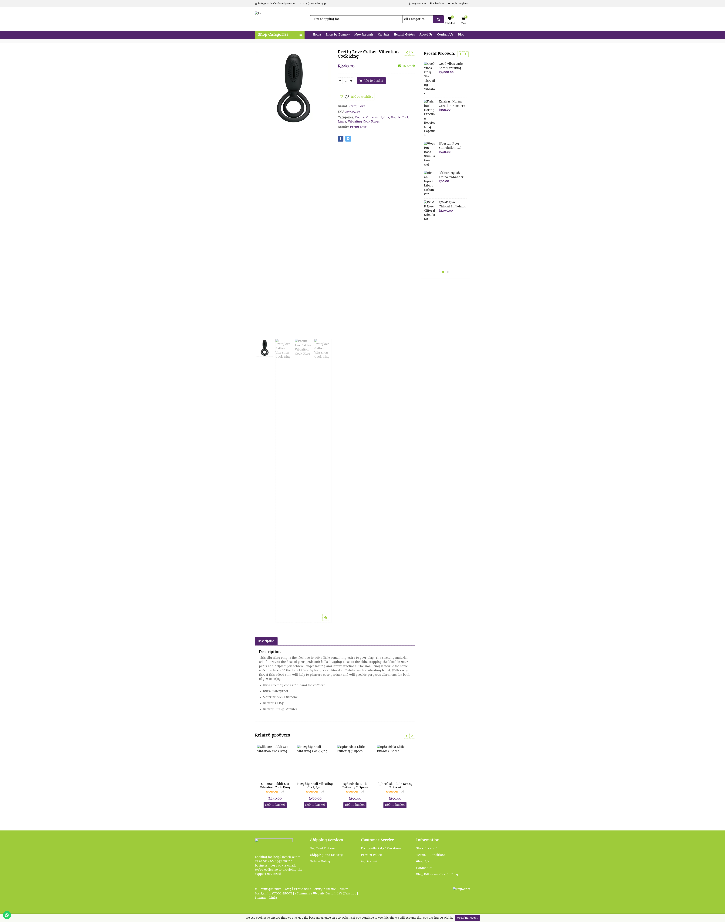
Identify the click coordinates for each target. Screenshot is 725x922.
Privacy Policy (371, 855)
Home (317, 34)
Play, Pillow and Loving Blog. (437, 874)
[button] (328, 620)
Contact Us (445, 34)
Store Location (426, 848)
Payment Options (323, 848)
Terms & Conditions (430, 855)
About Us (426, 34)
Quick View (276, 784)
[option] (293, 88)
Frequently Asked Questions (381, 848)
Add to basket (373, 80)
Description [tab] (266, 641)
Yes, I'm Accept (467, 917)
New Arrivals (363, 34)
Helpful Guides (404, 34)
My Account (369, 861)
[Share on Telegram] (348, 139)
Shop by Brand (337, 34)
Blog (461, 34)
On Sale (383, 34)
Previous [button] (262, 190)
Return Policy (320, 861)
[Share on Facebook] (340, 139)
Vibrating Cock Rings (364, 121)
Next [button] (325, 190)
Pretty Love (357, 106)
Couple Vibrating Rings (372, 117)
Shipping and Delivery (326, 855)
